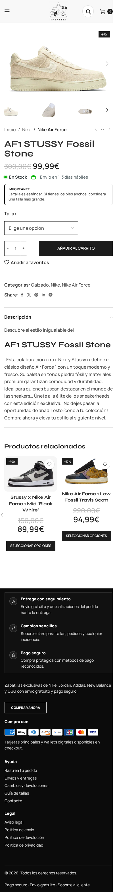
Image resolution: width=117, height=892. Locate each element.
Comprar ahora (25, 707)
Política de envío (19, 829)
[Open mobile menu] (7, 11)
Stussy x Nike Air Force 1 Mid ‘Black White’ (31, 503)
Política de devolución (24, 837)
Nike (26, 129)
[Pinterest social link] (36, 295)
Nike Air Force (52, 129)
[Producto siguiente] (109, 129)
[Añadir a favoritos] (49, 464)
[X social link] (29, 295)
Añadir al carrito (76, 248)
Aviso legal (14, 822)
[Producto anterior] (95, 129)
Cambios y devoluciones (26, 785)
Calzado (40, 285)
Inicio (10, 129)
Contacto (13, 800)
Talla (9, 213)
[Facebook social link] (21, 295)
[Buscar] (88, 11)
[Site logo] (58, 11)
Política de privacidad (24, 845)
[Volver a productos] (102, 129)
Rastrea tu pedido (21, 770)
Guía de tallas (17, 793)
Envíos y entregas (21, 778)
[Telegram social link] (50, 295)
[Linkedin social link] (43, 295)
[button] (10, 63)
